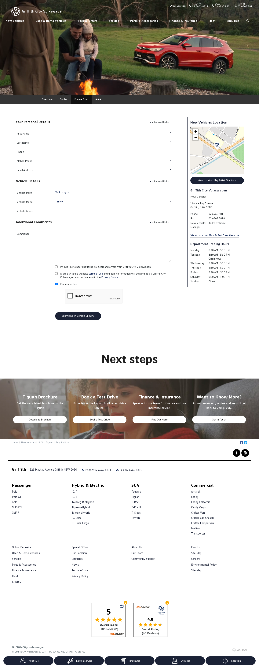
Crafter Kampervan (202, 523)
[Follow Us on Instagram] (245, 453)
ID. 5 (74, 496)
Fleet (212, 21)
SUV (40, 442)
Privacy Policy (109, 277)
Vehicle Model (25, 201)
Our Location (179, 6)
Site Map (196, 553)
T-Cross (136, 512)
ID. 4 (74, 491)
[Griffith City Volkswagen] (15, 11)
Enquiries (233, 21)
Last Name (23, 142)
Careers (195, 558)
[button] (217, 146)
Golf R (15, 512)
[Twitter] (245, 442)
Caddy (195, 496)
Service (114, 21)
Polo (14, 491)
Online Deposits (21, 547)
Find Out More (159, 419)
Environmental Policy (204, 564)
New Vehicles (15, 21)
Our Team (137, 553)
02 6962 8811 (200, 6)
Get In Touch (219, 419)
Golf (14, 502)
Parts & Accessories (144, 21)
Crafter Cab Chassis (202, 517)
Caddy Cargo (198, 507)
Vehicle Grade (25, 211)
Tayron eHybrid (81, 512)
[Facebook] (241, 442)
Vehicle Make (24, 192)
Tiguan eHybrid (81, 507)
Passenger (22, 485)
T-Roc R (136, 507)
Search (248, 21)
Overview (47, 99)
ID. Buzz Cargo (80, 523)
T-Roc (135, 502)
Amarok (195, 491)
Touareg (136, 491)
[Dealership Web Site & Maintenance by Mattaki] (239, 650)
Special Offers (87, 21)
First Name (23, 133)
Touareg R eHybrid (83, 502)
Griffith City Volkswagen (43, 11)
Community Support (143, 558)
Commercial (202, 485)
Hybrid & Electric (88, 485)
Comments (23, 233)
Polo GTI (17, 496)
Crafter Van (198, 512)
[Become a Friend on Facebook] (236, 453)
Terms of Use (80, 570)
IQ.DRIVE (17, 581)
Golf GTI (17, 507)
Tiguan (49, 442)
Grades (63, 99)
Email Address (25, 170)
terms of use (96, 273)
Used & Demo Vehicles (50, 21)
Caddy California (200, 502)
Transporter (198, 533)
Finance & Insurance (183, 21)
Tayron (135, 517)
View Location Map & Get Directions (217, 180)
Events (195, 547)
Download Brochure (40, 419)
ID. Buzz (76, 517)
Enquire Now (81, 99)
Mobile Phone (24, 160)
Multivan (196, 528)
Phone (20, 151)
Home (15, 442)
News (75, 564)
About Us (136, 547)
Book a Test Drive (99, 419)
